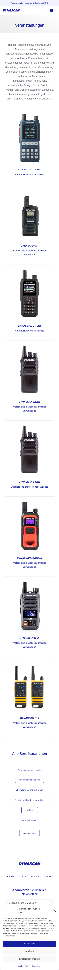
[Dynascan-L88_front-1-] (29, 583)
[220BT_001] (29, 347)
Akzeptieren (29, 943)
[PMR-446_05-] (29, 503)
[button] (55, 910)
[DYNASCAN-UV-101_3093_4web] (29, 115)
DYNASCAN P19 (29, 718)
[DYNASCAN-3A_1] (29, 191)
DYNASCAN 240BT (29, 481)
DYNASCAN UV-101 (29, 169)
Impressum (36, 966)
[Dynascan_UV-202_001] (29, 271)
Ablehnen (29, 951)
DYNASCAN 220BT (29, 401)
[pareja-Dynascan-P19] (29, 663)
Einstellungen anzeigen (29, 959)
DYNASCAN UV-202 (29, 325)
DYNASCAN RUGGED (29, 558)
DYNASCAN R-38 (29, 638)
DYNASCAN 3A (29, 245)
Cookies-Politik (23, 966)
